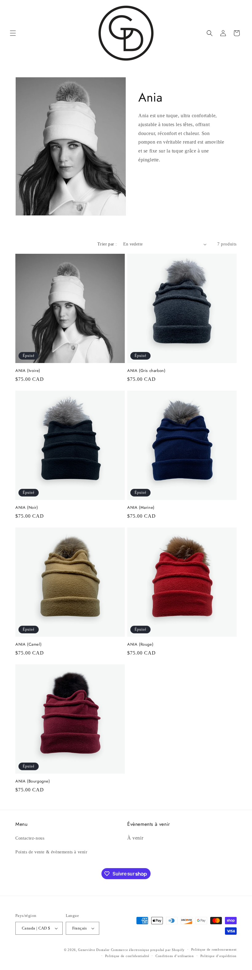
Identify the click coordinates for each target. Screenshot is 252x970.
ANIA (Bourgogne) (32, 781)
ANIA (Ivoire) (27, 370)
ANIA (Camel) (28, 644)
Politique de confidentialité (127, 956)
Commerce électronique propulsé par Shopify (148, 950)
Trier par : (107, 244)
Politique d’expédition (218, 956)
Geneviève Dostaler (94, 950)
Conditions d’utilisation (175, 956)
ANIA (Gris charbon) (146, 370)
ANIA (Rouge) (140, 644)
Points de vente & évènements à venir (51, 852)
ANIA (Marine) (141, 507)
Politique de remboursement (214, 949)
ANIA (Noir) (26, 507)
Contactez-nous (29, 838)
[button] (13, 33)
